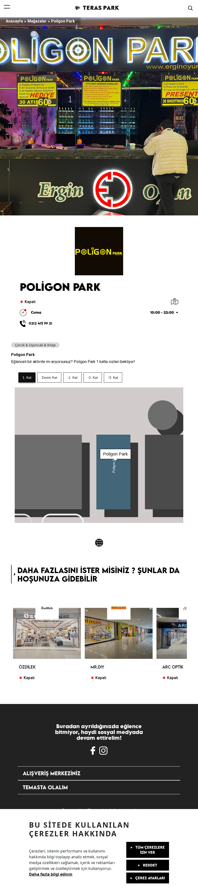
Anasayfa (14, 21)
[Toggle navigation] (7, 8)
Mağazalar (37, 21)
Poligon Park (63, 21)
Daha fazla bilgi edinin (50, 874)
